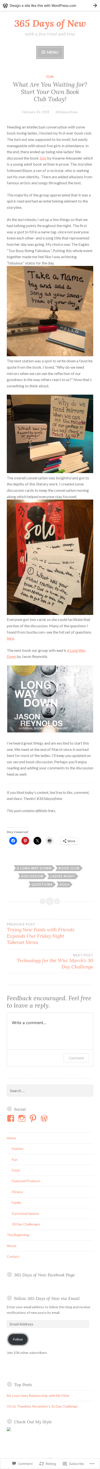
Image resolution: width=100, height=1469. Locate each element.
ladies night (62, 876)
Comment (76, 1058)
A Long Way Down (34, 868)
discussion (32, 876)
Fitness (17, 1192)
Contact (13, 1256)
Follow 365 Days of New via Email (47, 1298)
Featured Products (26, 1181)
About (12, 1246)
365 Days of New (50, 23)
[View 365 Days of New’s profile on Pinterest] (34, 1118)
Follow (18, 1339)
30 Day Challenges (26, 1224)
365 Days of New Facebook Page (44, 1275)
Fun (50, 77)
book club (69, 868)
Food (15, 1170)
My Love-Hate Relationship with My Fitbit (38, 1395)
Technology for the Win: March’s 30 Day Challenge (55, 961)
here (10, 638)
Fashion (18, 1148)
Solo (43, 158)
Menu (52, 52)
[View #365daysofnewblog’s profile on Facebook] (11, 1118)
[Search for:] (50, 1091)
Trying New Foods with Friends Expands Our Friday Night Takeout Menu (41, 933)
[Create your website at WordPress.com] (50, 5)
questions (42, 884)
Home (11, 1138)
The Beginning (18, 1235)
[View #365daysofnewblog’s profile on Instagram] (22, 1118)
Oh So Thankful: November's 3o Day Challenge (42, 1406)
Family (16, 1202)
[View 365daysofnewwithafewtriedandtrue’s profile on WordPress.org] (45, 1118)
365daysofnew (66, 112)
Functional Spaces (25, 1213)
